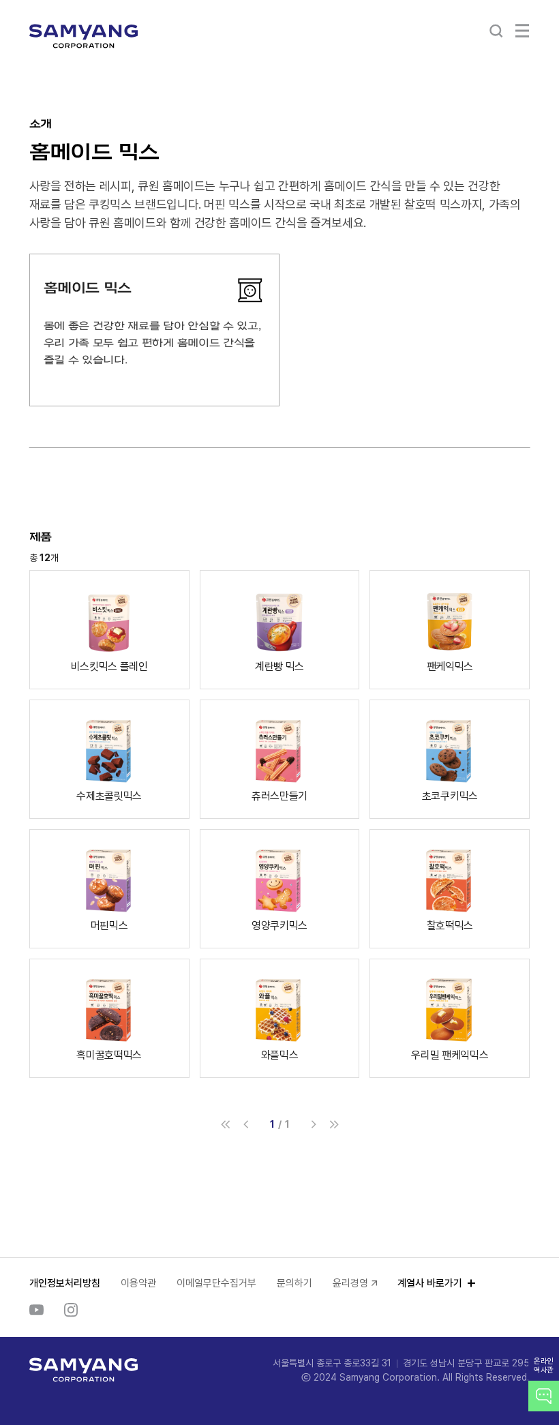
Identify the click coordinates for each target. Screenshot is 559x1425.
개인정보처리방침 (64, 1283)
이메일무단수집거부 (216, 1283)
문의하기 (294, 1283)
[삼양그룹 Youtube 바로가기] (36, 1310)
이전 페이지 (246, 1124)
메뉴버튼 (522, 30)
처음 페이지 (225, 1124)
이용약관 (138, 1283)
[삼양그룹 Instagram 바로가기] (71, 1310)
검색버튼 (496, 30)
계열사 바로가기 (429, 1283)
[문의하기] (543, 1396)
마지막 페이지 (334, 1124)
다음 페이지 (313, 1124)
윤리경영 (350, 1283)
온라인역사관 (544, 1366)
